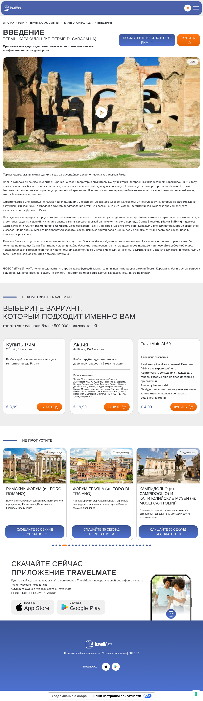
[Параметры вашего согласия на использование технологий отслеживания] (196, 694)
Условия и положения (114, 653)
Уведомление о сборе (69, 696)
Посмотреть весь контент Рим (147, 40)
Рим (21, 22)
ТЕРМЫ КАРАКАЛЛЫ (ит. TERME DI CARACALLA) (60, 22)
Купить (188, 38)
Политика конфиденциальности (82, 653)
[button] (53, 545)
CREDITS (133, 653)
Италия (8, 22)
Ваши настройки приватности (117, 696)
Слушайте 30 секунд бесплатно (35, 532)
